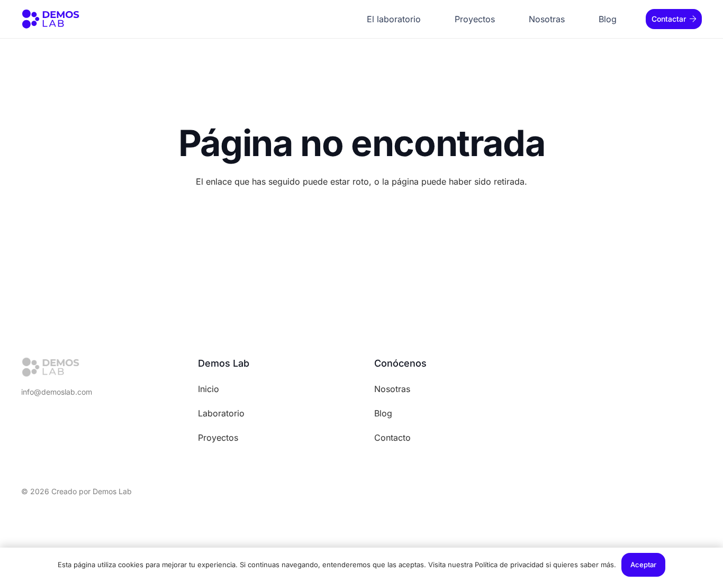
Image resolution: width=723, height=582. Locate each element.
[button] (500, 19)
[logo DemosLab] (50, 19)
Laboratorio (221, 413)
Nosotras (392, 389)
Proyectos (218, 437)
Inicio (208, 389)
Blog (383, 413)
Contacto (392, 437)
